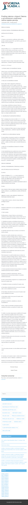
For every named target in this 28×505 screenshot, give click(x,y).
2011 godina (4, 484)
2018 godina (4, 474)
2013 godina (4, 481)
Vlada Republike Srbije (10, 427)
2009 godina (5, 487)
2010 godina (4, 486)
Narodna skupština (9, 410)
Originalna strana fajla (6, 23)
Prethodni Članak (14, 366)
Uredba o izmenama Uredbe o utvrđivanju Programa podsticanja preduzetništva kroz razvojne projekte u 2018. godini (14, 450)
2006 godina (5, 492)
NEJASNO (6, 413)
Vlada (5, 424)
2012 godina (4, 483)
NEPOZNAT (16, 413)
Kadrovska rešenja (5, 445)
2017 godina (4, 475)
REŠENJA (20, 418)
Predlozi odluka (8, 418)
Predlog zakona (13, 22)
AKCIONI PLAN (7, 404)
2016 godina (4, 477)
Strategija (6, 421)
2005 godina (5, 493)
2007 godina (5, 490)
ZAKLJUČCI (6, 430)
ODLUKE (5, 415)
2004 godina (5, 495)
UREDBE (17, 421)
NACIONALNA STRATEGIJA (10, 407)
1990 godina (4, 496)
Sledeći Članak (14, 370)
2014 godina (4, 480)
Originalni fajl (14, 23)
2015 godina (4, 478)
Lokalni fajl (19, 23)
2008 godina (5, 489)
